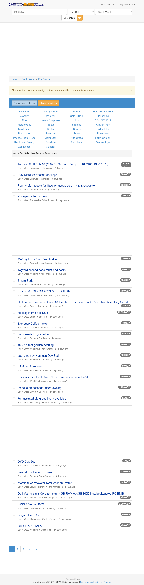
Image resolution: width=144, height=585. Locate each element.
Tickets (77, 129)
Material (50, 116)
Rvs (77, 120)
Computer (50, 138)
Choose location (48, 102)
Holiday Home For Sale (33, 313)
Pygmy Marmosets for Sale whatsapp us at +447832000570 (56, 185)
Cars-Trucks (76, 116)
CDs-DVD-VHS (103, 120)
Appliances (24, 146)
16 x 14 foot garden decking (36, 345)
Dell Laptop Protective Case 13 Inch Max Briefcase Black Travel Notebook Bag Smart (73, 302)
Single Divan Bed (29, 515)
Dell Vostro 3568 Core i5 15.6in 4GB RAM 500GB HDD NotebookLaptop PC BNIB (71, 493)
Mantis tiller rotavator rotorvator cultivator (45, 483)
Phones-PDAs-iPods (24, 138)
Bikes (24, 120)
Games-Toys (103, 142)
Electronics (103, 133)
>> (35, 549)
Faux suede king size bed (34, 334)
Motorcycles (24, 124)
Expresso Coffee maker (33, 323)
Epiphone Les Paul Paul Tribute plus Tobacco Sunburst (53, 377)
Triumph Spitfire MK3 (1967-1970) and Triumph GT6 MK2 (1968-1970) (63, 164)
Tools (77, 133)
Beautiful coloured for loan (35, 472)
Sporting (76, 124)
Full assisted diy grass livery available (42, 398)
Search (70, 18)
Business (50, 133)
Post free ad (108, 4)
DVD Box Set (26, 461)
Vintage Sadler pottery (32, 196)
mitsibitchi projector (30, 366)
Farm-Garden (102, 138)
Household (103, 116)
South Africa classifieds (91, 581)
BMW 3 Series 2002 (31, 504)
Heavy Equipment (50, 120)
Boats (50, 124)
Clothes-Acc (103, 124)
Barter (76, 111)
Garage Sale (51, 111)
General (50, 146)
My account (126, 4)
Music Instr (24, 129)
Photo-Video (24, 133)
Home (14, 79)
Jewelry (24, 116)
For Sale (43, 79)
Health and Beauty (24, 142)
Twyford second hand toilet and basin (42, 270)
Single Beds (25, 280)
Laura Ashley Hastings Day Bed (38, 355)
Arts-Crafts (77, 138)
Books (50, 129)
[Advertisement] (73, 49)
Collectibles (103, 129)
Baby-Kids (24, 111)
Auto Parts (77, 142)
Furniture (50, 142)
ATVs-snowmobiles (102, 111)
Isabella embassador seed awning (39, 388)
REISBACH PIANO (30, 525)
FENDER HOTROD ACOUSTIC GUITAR (44, 291)
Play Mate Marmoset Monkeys (37, 175)
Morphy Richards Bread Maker (37, 259)
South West (28, 79)
